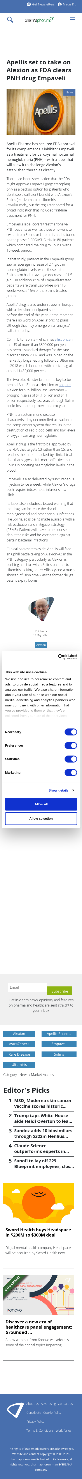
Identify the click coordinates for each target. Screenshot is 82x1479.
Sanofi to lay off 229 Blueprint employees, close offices (43, 1166)
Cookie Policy (52, 1412)
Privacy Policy (35, 1421)
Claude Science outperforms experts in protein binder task (39, 1151)
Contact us (65, 1404)
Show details (58, 790)
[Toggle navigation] (11, 19)
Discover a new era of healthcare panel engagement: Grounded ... (38, 1327)
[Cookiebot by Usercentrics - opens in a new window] (58, 657)
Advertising (48, 1404)
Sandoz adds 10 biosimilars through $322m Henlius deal (43, 1136)
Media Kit (69, 4)
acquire (65, 384)
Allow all (41, 804)
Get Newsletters (43, 4)
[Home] (39, 20)
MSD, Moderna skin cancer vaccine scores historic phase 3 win (43, 1106)
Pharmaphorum (15, 1410)
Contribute (33, 1412)
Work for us (64, 1430)
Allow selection (41, 818)
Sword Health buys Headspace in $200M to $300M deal (38, 1232)
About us (32, 1404)
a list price (63, 339)
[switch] (71, 745)
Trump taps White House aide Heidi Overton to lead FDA (42, 1121)
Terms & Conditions (40, 1430)
